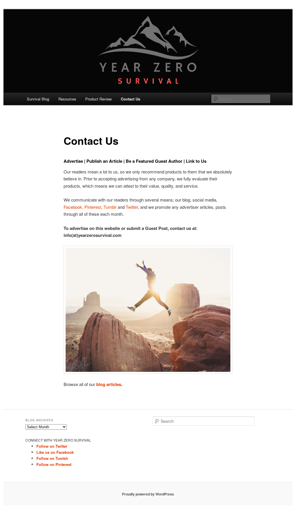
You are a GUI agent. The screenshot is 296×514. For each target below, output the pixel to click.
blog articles (108, 384)
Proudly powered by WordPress (148, 494)
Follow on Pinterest (53, 464)
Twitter (132, 207)
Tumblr (109, 207)
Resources (67, 99)
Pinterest (92, 207)
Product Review (98, 99)
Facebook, (74, 207)
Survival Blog (38, 99)
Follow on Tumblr (52, 458)
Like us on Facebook (55, 452)
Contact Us (130, 99)
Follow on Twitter (51, 446)
